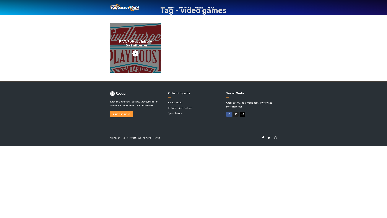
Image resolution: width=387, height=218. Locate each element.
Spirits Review (175, 113)
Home (171, 7)
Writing (199, 7)
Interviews (185, 7)
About (211, 7)
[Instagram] (242, 114)
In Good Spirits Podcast (180, 107)
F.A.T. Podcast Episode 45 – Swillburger (135, 43)
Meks (123, 137)
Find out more (121, 114)
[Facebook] (229, 114)
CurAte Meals (175, 102)
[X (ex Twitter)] (236, 114)
